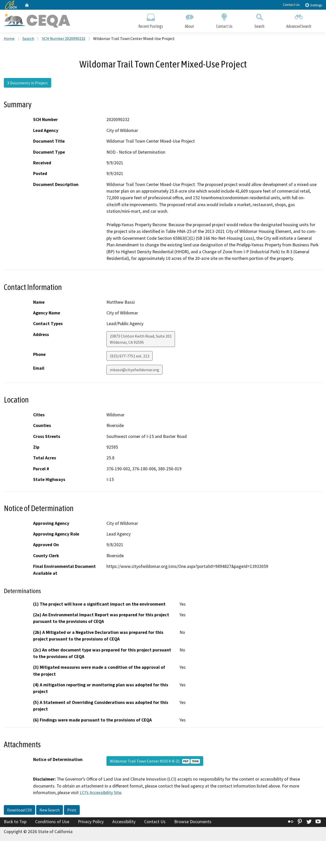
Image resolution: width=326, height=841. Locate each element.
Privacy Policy (91, 821)
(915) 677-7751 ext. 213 (129, 355)
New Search (49, 809)
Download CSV (19, 809)
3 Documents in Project (27, 82)
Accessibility (123, 821)
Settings (315, 5)
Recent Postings (150, 26)
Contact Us (291, 4)
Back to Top (15, 821)
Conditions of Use (52, 821)
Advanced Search (298, 26)
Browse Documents (192, 821)
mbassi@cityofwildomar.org (134, 369)
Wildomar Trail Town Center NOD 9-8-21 (154, 761)
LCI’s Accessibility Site (100, 792)
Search (259, 26)
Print (71, 809)
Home (9, 38)
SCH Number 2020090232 (63, 38)
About (189, 26)
